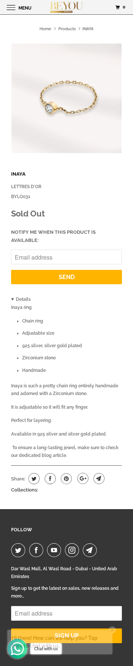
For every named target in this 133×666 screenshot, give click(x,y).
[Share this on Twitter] (33, 478)
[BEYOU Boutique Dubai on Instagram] (73, 550)
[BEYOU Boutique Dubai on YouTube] (55, 550)
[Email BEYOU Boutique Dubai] (91, 550)
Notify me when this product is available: (53, 236)
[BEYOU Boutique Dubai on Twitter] (19, 550)
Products (67, 29)
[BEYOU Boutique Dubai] (66, 7)
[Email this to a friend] (98, 478)
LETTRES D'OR (26, 186)
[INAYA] (66, 98)
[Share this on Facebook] (49, 478)
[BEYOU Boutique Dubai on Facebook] (37, 550)
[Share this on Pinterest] (65, 478)
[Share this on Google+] (81, 478)
